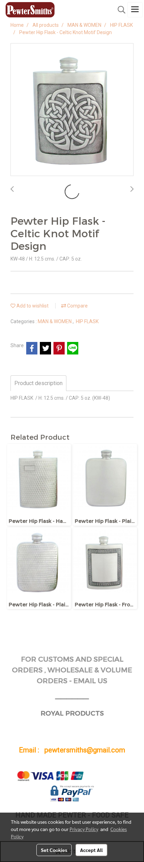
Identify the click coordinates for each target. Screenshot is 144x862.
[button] (119, 10)
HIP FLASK (87, 321)
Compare (77, 306)
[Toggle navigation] (135, 9)
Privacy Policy (84, 829)
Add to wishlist (32, 306)
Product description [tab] (38, 383)
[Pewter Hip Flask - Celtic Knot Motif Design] (72, 109)
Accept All (91, 850)
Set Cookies (54, 850)
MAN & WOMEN (55, 321)
